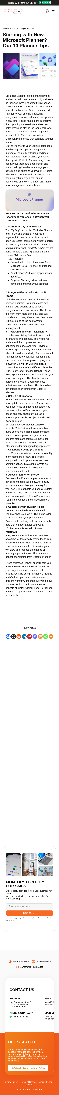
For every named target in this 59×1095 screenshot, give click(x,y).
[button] (47, 8)
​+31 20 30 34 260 (20, 1017)
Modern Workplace (10, 29)
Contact (29, 1084)
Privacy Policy (11, 1082)
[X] (13, 636)
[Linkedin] (24, 636)
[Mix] (40, 636)
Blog (50, 1082)
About (42, 1082)
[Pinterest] (29, 636)
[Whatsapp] (45, 636)
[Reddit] (18, 636)
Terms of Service (28, 1082)
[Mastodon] (35, 636)
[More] (51, 636)
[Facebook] (8, 636)
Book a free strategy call (28, 1068)
